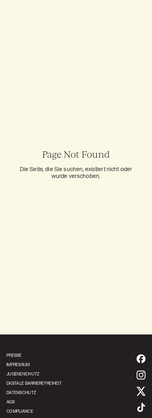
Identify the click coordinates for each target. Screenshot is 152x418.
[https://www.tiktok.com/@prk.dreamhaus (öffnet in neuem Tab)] (141, 407)
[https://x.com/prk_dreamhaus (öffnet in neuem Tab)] (141, 391)
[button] (132, 29)
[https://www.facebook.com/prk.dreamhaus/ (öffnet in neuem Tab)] (141, 359)
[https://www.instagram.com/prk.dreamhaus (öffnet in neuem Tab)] (141, 375)
